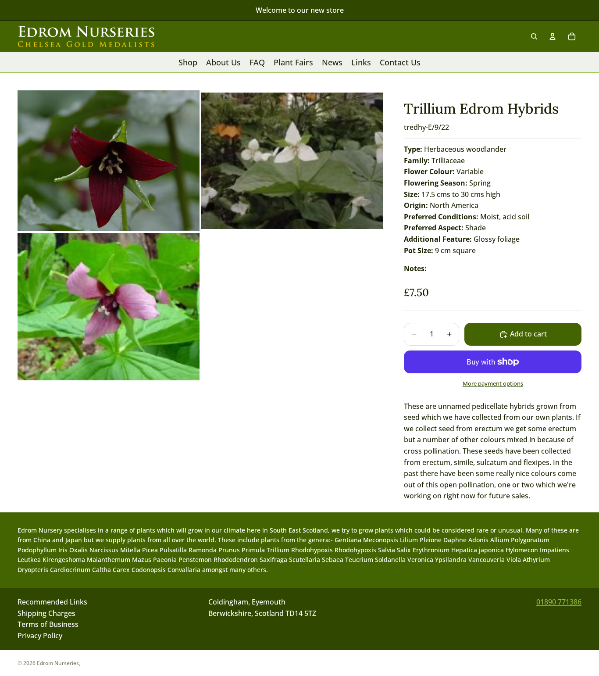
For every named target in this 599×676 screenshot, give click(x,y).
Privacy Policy (40, 635)
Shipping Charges (46, 613)
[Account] (552, 36)
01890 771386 (558, 602)
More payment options (493, 383)
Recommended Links (52, 602)
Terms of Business (48, 624)
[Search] (534, 36)
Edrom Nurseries (58, 663)
